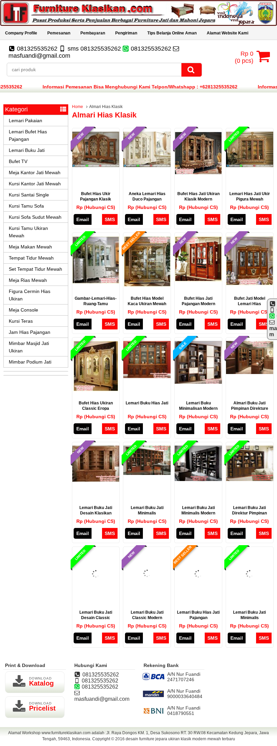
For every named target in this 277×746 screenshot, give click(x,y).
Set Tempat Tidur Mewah (35, 269)
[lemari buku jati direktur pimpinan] (249, 479)
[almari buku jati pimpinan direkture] (249, 372)
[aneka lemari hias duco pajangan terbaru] (147, 165)
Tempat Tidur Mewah (31, 258)
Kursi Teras (21, 321)
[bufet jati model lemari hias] (249, 283)
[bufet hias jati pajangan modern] (198, 280)
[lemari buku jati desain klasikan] (96, 480)
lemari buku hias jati (147, 403)
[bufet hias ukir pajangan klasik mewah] (96, 165)
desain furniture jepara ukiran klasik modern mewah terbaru (180, 739)
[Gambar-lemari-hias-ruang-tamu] (96, 282)
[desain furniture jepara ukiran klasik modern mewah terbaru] (138, 24)
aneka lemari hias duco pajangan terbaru (147, 199)
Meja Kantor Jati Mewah (34, 172)
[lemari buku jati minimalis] (249, 595)
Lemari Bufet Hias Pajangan (28, 135)
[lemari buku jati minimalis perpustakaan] (147, 473)
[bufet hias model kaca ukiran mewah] (147, 285)
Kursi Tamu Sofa (26, 206)
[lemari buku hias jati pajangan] (198, 595)
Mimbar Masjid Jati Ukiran (29, 347)
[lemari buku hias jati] (147, 376)
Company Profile (21, 33)
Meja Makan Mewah (30, 246)
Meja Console (23, 310)
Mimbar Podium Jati (30, 362)
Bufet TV (18, 161)
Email (82, 219)
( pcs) (244, 57)
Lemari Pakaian (25, 120)
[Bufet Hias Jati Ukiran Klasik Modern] (198, 173)
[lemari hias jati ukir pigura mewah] (249, 165)
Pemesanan (58, 33)
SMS (110, 219)
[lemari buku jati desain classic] (96, 595)
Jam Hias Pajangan (29, 332)
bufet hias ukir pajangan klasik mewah (95, 199)
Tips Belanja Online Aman (172, 33)
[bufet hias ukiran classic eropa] (95, 389)
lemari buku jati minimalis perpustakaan (147, 513)
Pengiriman (126, 33)
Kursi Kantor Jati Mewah (35, 183)
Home (77, 106)
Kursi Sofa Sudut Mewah (35, 217)
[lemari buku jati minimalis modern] (198, 479)
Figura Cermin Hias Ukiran (29, 295)
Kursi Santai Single (29, 194)
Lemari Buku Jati (27, 150)
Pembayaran (92, 33)
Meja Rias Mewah (28, 280)
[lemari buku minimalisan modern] (198, 382)
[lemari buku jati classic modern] (147, 594)
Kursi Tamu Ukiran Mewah (28, 231)
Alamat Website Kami (227, 33)
